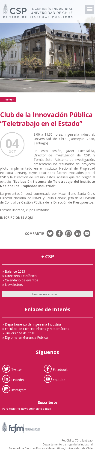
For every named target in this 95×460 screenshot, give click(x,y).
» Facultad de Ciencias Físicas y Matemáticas (35, 328)
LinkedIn (17, 379)
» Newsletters (12, 284)
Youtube (59, 379)
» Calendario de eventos (20, 280)
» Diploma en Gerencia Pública (25, 337)
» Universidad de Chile (18, 333)
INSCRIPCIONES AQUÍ (16, 217)
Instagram (19, 389)
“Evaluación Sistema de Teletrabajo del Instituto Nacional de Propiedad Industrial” (47, 183)
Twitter (16, 369)
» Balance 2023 (13, 271)
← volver (8, 99)
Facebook (60, 369)
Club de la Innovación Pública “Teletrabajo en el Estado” (46, 119)
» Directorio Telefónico (19, 276)
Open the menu (89, 9)
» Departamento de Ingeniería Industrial (32, 324)
